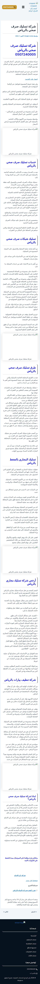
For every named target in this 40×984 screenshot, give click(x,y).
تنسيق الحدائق (31, 948)
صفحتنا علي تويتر (32, 881)
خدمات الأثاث (32, 956)
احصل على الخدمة (31, 79)
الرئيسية (33, 936)
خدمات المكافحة (31, 944)
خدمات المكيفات (31, 952)
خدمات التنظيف (31, 940)
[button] (23, 7)
